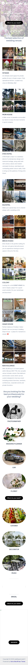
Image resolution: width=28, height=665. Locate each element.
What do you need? (14, 23)
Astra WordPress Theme (17, 661)
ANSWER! (14, 642)
